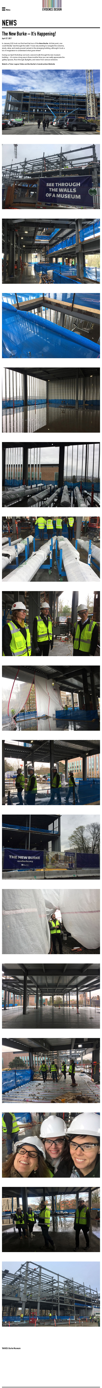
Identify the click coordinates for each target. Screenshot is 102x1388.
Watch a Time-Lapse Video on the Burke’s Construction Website (28, 64)
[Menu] (4, 8)
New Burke (43, 43)
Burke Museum (14, 1348)
